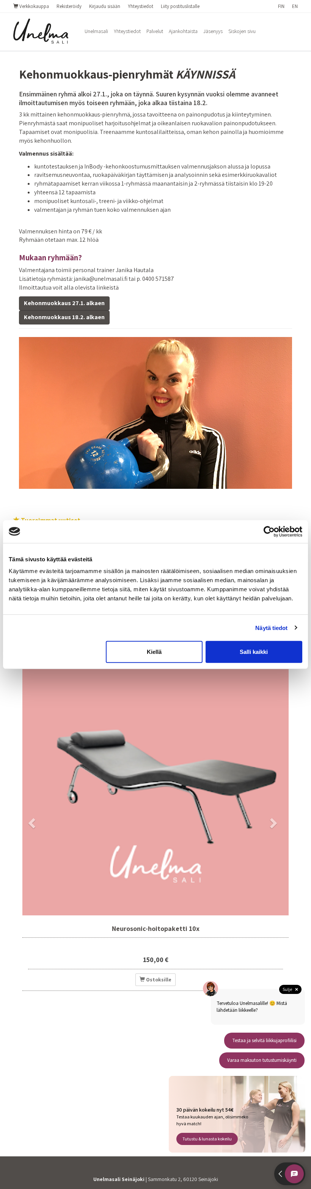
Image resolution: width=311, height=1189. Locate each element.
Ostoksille (158, 979)
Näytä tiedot (271, 627)
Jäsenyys (213, 31)
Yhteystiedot (140, 6)
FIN (281, 6)
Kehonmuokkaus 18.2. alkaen (64, 317)
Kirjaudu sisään (104, 6)
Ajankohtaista (183, 31)
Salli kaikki (254, 652)
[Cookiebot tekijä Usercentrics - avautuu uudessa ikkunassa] (269, 531)
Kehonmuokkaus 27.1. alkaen (64, 303)
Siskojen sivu (242, 31)
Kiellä (154, 652)
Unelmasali (96, 31)
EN (295, 6)
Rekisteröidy (69, 6)
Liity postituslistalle (180, 6)
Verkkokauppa (33, 6)
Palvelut (154, 31)
